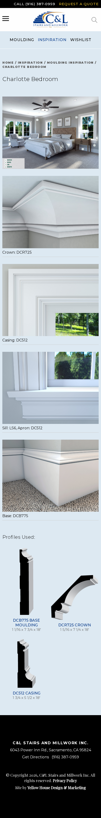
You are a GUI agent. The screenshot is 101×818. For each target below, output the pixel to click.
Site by (50, 787)
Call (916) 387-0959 (34, 4)
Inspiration (52, 40)
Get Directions (35, 757)
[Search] (94, 20)
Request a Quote (79, 4)
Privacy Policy (65, 780)
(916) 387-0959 (65, 757)
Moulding (22, 40)
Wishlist (80, 40)
